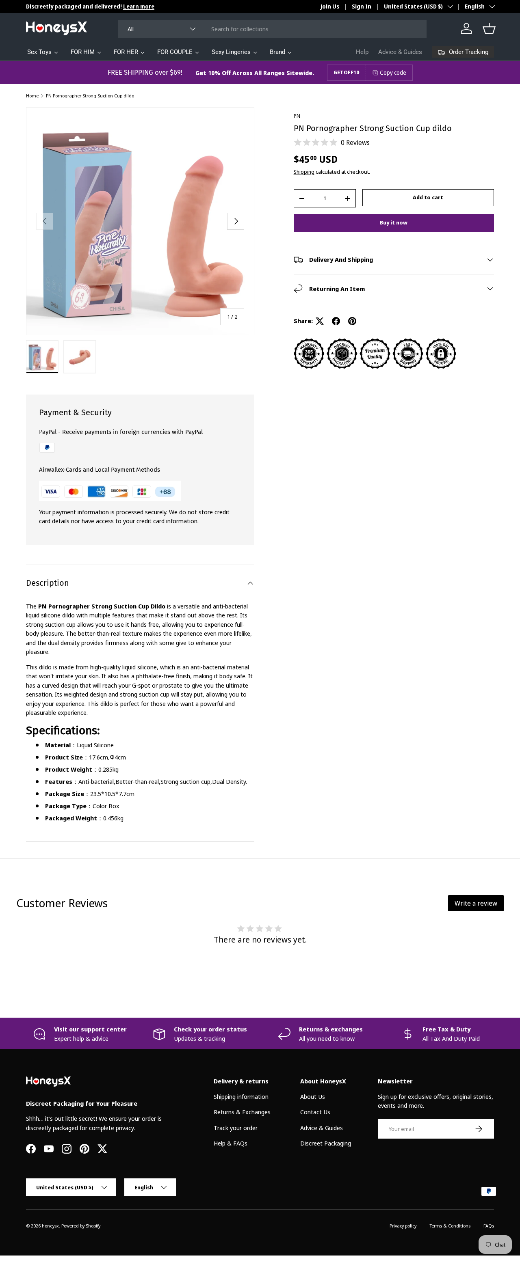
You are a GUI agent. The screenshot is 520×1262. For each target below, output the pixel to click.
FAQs (488, 1226)
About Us (312, 1096)
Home (32, 95)
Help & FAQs (230, 1143)
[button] (489, 28)
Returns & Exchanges (242, 1112)
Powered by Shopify (80, 1226)
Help (362, 52)
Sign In (361, 6)
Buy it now (393, 222)
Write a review (476, 903)
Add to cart (428, 197)
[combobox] (272, 29)
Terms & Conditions (449, 1226)
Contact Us (315, 1112)
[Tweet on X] (320, 321)
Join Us (330, 6)
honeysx (50, 1226)
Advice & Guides (400, 52)
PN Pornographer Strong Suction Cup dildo (90, 95)
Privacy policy (403, 1226)
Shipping (304, 171)
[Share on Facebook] (336, 321)
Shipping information (241, 1096)
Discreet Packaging (325, 1143)
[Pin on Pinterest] (352, 321)
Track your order (236, 1128)
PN (297, 115)
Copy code (393, 72)
